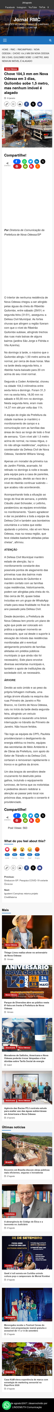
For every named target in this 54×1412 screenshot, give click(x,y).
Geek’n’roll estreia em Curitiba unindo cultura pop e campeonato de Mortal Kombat (27, 1274)
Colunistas (10, 1214)
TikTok (42, 7)
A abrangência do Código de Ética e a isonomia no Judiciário (23, 1223)
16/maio (10, 1012)
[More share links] (37, 166)
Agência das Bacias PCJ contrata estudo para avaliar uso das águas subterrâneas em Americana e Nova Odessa (25, 1111)
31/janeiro (11, 98)
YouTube (32, 7)
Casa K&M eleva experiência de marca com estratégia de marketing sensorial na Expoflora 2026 (26, 1382)
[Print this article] (25, 166)
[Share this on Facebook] (17, 161)
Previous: (26, 880)
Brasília (9, 1162)
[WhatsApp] (24, 161)
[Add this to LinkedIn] (36, 161)
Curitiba (9, 1265)
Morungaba (10, 1317)
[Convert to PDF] (31, 166)
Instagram (21, 7)
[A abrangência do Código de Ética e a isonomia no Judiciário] (27, 1201)
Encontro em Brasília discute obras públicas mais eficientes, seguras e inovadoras (27, 1171)
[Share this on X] (42, 161)
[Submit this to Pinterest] (17, 166)
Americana (10, 1047)
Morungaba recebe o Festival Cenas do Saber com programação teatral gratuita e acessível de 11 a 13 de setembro (25, 1327)
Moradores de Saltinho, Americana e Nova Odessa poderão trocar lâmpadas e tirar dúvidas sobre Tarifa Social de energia (26, 1058)
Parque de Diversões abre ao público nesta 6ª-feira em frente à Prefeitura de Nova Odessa (26, 1005)
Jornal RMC (27, 19)
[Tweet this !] (30, 161)
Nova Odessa (11, 69)
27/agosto (11, 1176)
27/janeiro (11, 1117)
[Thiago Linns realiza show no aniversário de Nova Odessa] (27, 932)
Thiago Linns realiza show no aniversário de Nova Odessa (25, 954)
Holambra (10, 1372)
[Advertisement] (27, 198)
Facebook (10, 7)
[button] (5, 40)
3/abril (9, 1065)
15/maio (10, 959)
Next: (21, 893)
